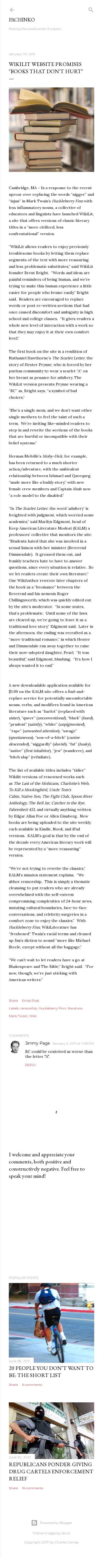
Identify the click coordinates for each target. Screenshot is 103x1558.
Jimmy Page (37, 1043)
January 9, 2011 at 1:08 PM (73, 1043)
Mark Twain (18, 1016)
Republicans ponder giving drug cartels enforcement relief (51, 1471)
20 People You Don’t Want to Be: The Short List (51, 1371)
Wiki (33, 1016)
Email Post (30, 1000)
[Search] (91, 8)
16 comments (32, 1488)
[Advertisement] (51, 1227)
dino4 (66, 1533)
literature (75, 1008)
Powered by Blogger (56, 1523)
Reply (30, 1065)
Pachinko (22, 19)
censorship (28, 1008)
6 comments (32, 1385)
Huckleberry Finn (52, 1008)
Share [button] (13, 1000)
